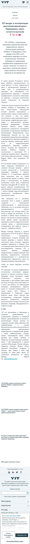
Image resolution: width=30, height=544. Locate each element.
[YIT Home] (5, 2)
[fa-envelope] (20, 35)
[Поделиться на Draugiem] (17, 35)
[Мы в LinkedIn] (13, 472)
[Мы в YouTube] (9, 472)
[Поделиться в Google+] (13, 35)
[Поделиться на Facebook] (10, 35)
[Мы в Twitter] (17, 472)
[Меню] (27, 2)
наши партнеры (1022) (13, 515)
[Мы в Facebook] (21, 472)
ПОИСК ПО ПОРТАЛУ (15, 489)
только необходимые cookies (8, 535)
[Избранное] (23, 2)
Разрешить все (22, 535)
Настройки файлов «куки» (15, 541)
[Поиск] (27, 492)
